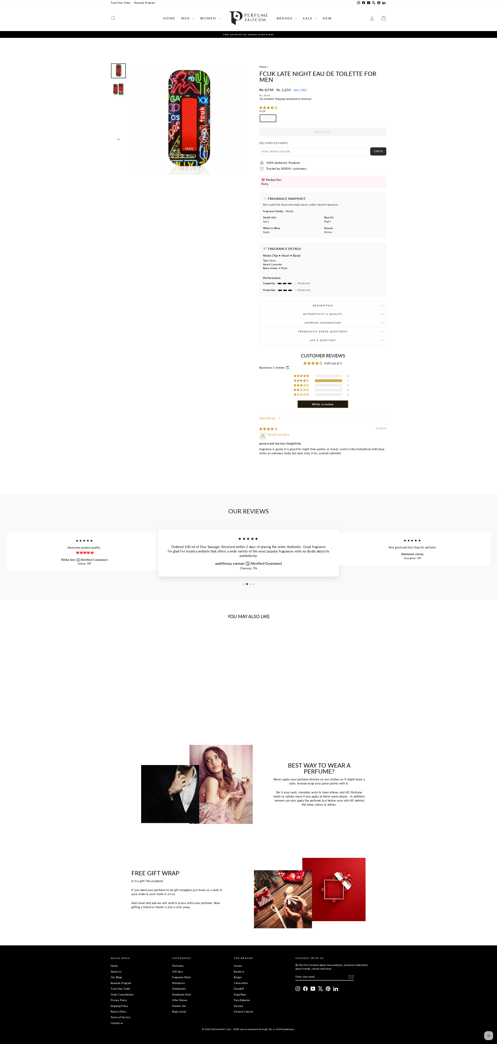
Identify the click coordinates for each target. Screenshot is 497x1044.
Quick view (143, 690)
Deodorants (179, 988)
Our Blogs (116, 977)
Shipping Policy (119, 1006)
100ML (268, 118)
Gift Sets (177, 971)
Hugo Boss (240, 994)
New (327, 18)
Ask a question (323, 340)
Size (262, 111)
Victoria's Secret (243, 1011)
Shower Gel (179, 1006)
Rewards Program (144, 2)
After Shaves (180, 1000)
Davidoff (239, 988)
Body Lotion (179, 1011)
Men (186, 18)
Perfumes (178, 965)
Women (208, 18)
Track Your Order (120, 2)
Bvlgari (238, 977)
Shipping (280, 98)
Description (323, 305)
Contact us (117, 1023)
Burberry (239, 971)
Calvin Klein (241, 983)
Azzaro (238, 965)
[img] (268, 429)
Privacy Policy (119, 1000)
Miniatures (178, 983)
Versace (238, 1006)
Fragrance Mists (181, 977)
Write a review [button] (323, 404)
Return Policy (118, 1011)
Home (169, 18)
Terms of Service (120, 1017)
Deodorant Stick (181, 994)
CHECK (378, 151)
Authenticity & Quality (322, 314)
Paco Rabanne (242, 1000)
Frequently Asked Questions (322, 331)
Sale (308, 18)
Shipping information (323, 322)
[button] (268, 107)
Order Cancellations (122, 994)
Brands (285, 18)
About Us (116, 971)
